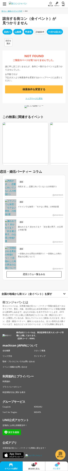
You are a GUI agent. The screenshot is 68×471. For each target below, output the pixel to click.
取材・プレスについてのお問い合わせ (19, 361)
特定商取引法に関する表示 (14, 392)
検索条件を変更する (34, 89)
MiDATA (37, 412)
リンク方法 (7, 356)
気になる (50, 5)
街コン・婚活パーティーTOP (12, 11)
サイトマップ (39, 356)
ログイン (56, 5)
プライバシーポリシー (12, 386)
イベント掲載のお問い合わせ (15, 366)
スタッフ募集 (39, 350)
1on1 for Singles (10, 412)
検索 (63, 5)
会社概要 (6, 350)
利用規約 (6, 381)
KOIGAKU (38, 406)
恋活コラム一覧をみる (34, 274)
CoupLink (7, 406)
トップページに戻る (34, 98)
